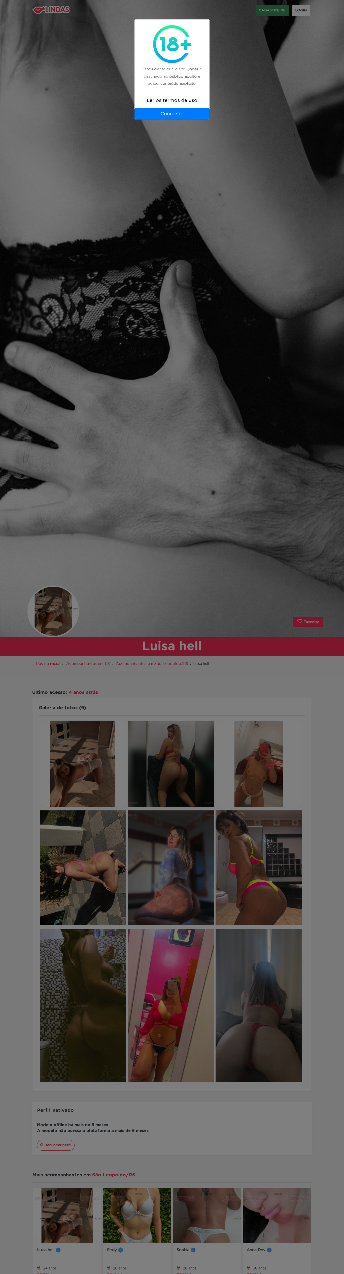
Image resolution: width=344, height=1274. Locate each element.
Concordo (172, 113)
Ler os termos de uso (172, 100)
